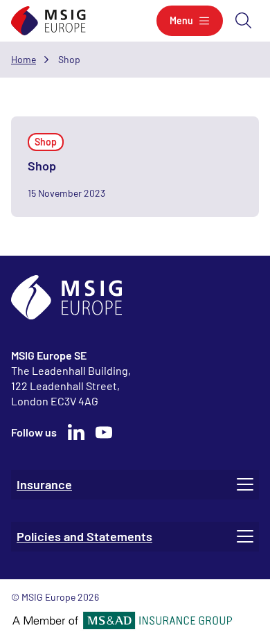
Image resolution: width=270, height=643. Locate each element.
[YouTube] (104, 432)
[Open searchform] (243, 21)
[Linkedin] (76, 432)
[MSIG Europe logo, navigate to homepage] (48, 21)
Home (23, 59)
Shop (42, 165)
